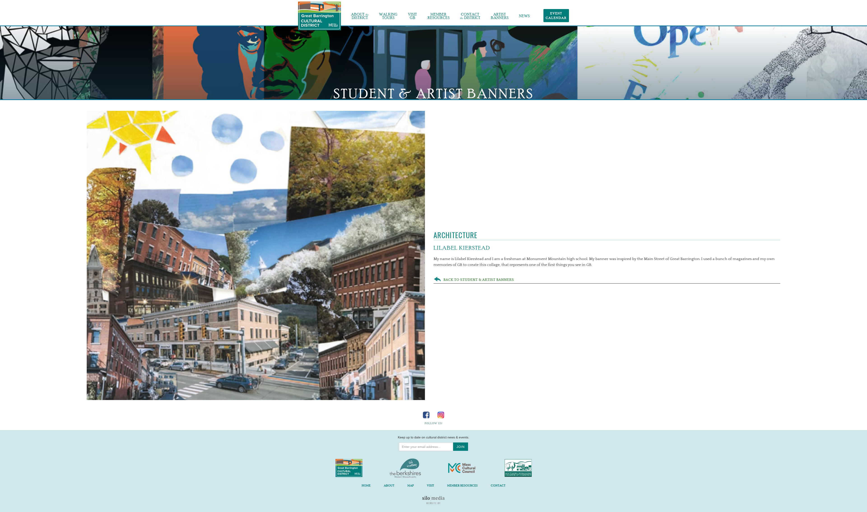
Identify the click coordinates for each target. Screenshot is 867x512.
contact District (470, 16)
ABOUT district (360, 16)
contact (498, 485)
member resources (462, 485)
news (524, 16)
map (411, 485)
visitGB (412, 16)
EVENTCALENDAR (556, 15)
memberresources (439, 16)
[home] (319, 16)
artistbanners (500, 16)
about (389, 485)
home (366, 485)
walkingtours (388, 16)
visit (430, 485)
